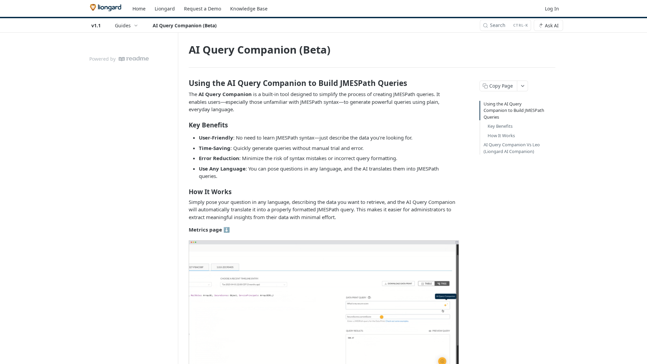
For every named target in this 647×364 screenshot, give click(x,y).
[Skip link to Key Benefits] (184, 125)
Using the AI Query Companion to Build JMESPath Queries (514, 110)
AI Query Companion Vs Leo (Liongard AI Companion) (512, 148)
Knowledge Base (249, 8)
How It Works (501, 135)
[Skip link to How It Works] (184, 191)
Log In (552, 8)
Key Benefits (500, 126)
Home (139, 8)
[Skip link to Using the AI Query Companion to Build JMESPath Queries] (184, 83)
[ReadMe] (134, 58)
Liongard (165, 8)
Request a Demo (202, 8)
